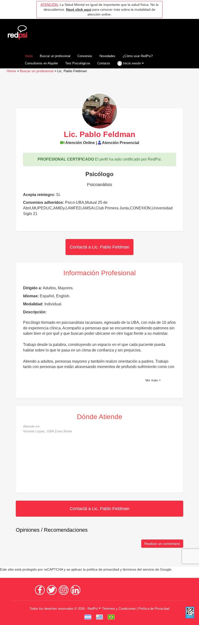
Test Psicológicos (77, 63)
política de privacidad (103, 569)
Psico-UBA (74, 202)
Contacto (103, 63)
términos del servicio (138, 569)
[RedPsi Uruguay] (99, 617)
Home (11, 71)
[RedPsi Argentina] (87, 617)
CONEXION (140, 208)
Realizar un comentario (162, 544)
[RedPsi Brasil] (111, 617)
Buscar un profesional (55, 56)
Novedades (107, 56)
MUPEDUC (42, 208)
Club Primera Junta (112, 208)
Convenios (84, 56)
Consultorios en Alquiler (41, 63)
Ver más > (153, 380)
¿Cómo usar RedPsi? (138, 56)
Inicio (29, 56)
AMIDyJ (60, 208)
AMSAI (89, 208)
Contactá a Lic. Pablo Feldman (99, 247)
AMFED (75, 208)
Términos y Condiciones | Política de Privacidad (135, 608)
